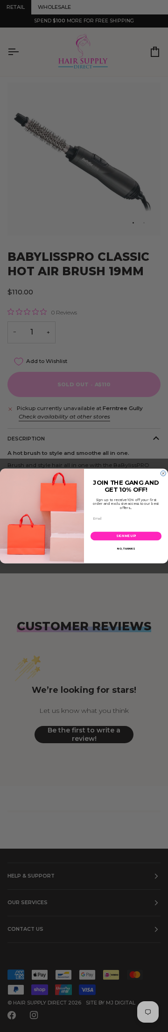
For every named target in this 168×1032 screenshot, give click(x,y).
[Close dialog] (163, 473)
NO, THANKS (126, 549)
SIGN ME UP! (126, 536)
